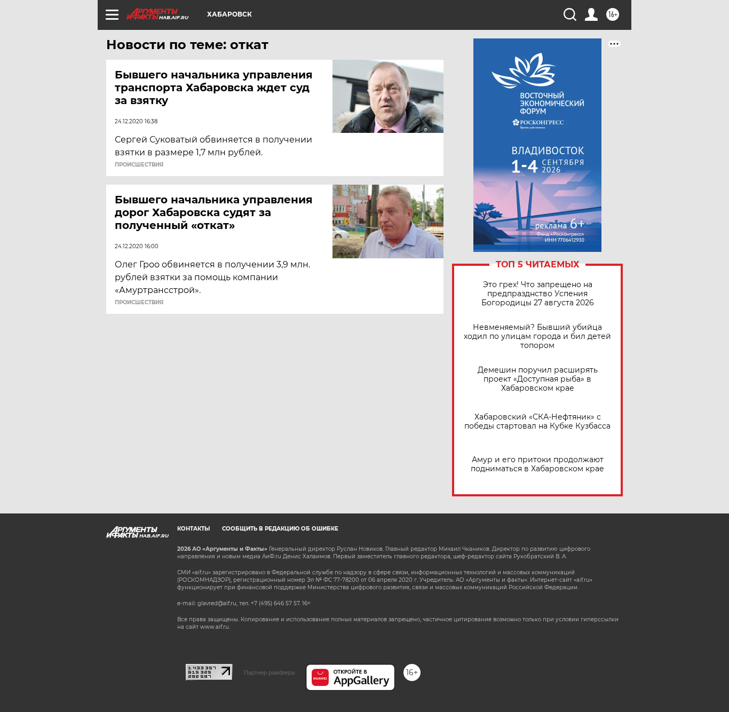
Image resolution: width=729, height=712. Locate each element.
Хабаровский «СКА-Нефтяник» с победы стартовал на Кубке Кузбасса (537, 422)
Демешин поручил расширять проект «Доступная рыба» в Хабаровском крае (538, 379)
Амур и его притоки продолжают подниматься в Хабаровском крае (537, 464)
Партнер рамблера (269, 672)
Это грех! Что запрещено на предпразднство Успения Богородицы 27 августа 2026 (537, 293)
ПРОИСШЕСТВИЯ (139, 165)
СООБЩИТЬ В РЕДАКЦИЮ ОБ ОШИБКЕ (280, 528)
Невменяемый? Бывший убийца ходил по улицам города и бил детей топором (537, 336)
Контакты (193, 528)
